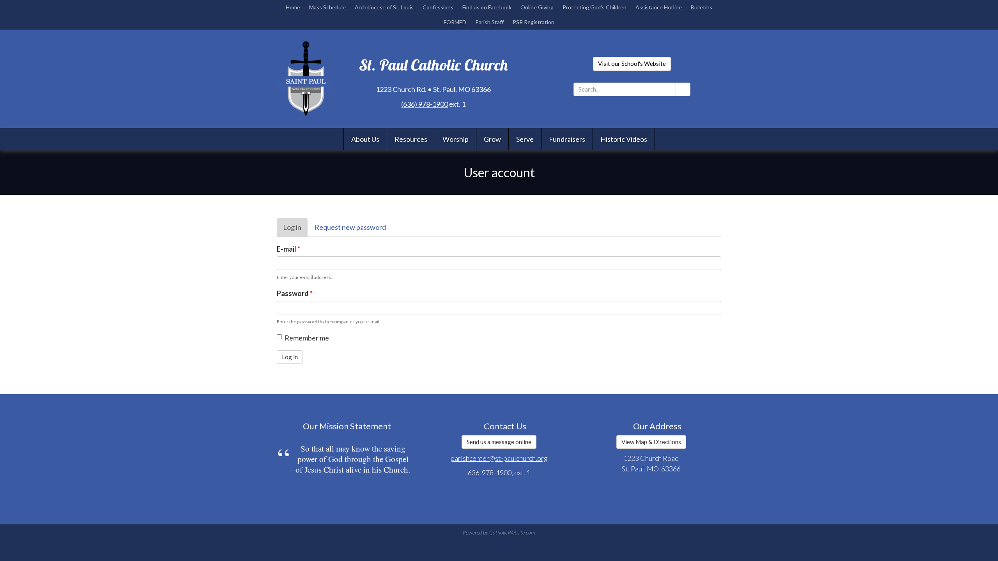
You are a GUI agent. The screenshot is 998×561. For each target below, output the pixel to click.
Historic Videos (623, 139)
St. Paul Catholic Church (433, 64)
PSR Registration (533, 22)
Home (293, 7)
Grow (492, 139)
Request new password (350, 227)
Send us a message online (499, 441)
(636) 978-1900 (424, 104)
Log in (295, 230)
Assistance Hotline (658, 7)
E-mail (288, 249)
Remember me (307, 337)
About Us (365, 139)
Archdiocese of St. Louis (384, 7)
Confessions (438, 7)
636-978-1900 (489, 472)
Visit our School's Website (632, 63)
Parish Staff (489, 22)
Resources (411, 139)
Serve (525, 139)
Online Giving (537, 7)
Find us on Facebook (486, 7)
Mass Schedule (327, 7)
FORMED (455, 22)
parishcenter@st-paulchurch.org (499, 458)
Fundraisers (567, 139)
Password (295, 293)
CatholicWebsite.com (512, 532)
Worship (455, 139)
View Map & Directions (651, 441)
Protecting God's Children (594, 7)
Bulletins (701, 7)
